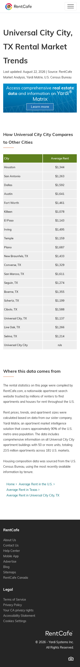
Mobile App (11, 556)
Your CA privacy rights (18, 610)
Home (10, 484)
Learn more (40, 106)
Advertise (9, 561)
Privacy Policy (12, 605)
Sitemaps (9, 572)
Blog (6, 567)
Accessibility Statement (19, 616)
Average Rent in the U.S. (35, 484)
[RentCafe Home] (59, 633)
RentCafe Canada (15, 578)
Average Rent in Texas (21, 490)
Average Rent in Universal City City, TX (32, 495)
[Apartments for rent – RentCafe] (17, 6)
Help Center (11, 551)
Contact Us (11, 545)
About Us (9, 540)
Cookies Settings (14, 621)
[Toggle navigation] (71, 6)
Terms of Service (14, 599)
